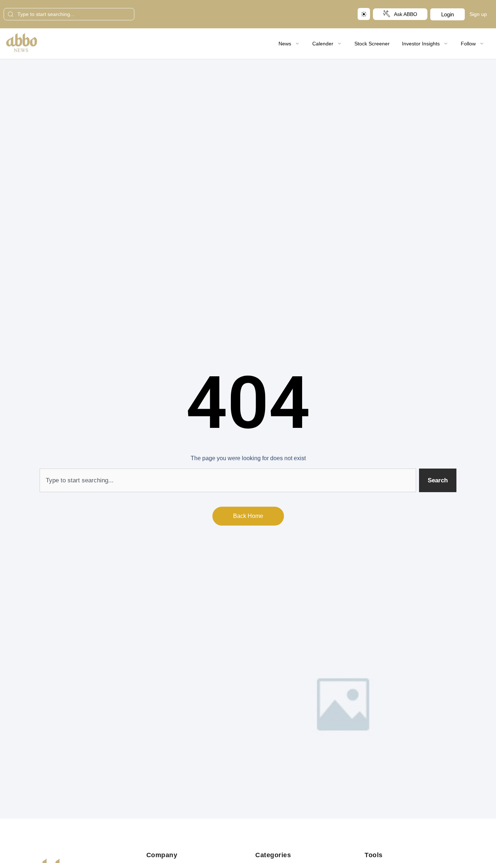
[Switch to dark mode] (364, 14)
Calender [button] (322, 43)
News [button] (285, 43)
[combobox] (69, 14)
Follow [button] (468, 43)
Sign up (478, 14)
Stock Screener (372, 43)
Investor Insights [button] (421, 43)
